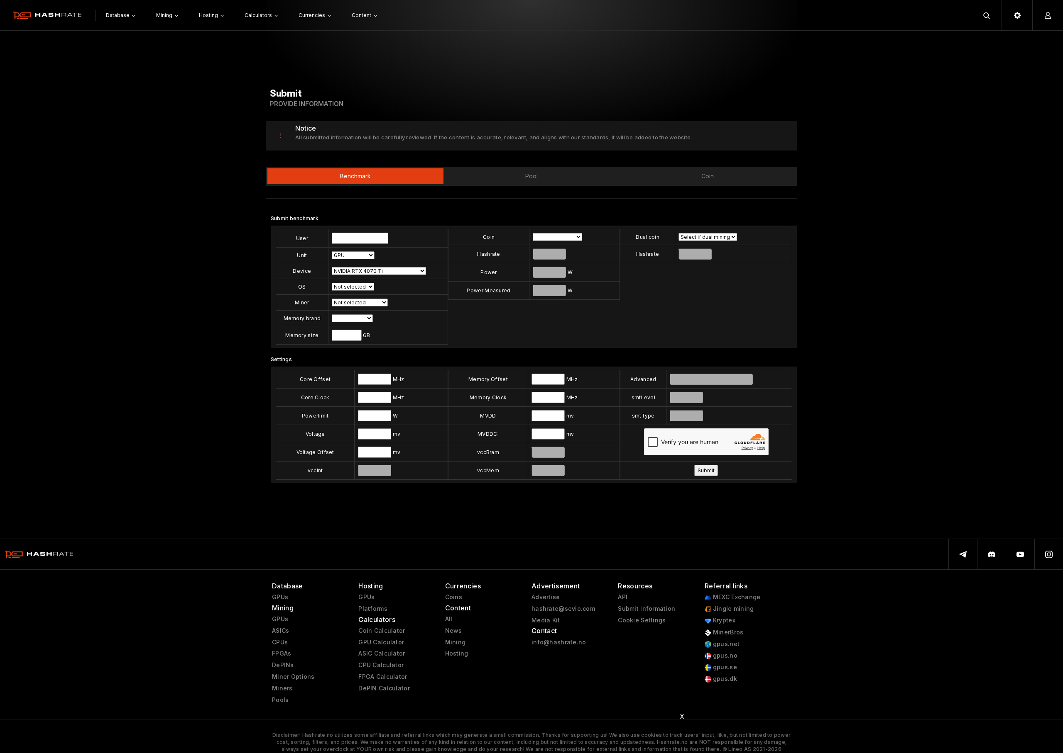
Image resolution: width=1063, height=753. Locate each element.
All (449, 619)
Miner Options (293, 676)
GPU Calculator (381, 642)
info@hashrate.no (559, 642)
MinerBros (727, 632)
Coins (453, 597)
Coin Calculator (381, 630)
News (453, 630)
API (622, 597)
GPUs (280, 597)
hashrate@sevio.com (563, 608)
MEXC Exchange (736, 597)
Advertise (546, 597)
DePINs (283, 665)
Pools (280, 700)
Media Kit (546, 620)
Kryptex (723, 620)
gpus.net (725, 644)
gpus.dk (724, 678)
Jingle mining (732, 608)
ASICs (280, 630)
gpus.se (724, 667)
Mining (455, 642)
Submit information (646, 608)
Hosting (456, 653)
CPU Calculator (381, 665)
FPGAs (281, 653)
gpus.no (724, 655)
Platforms (372, 608)
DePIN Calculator (383, 688)
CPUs (280, 642)
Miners (282, 688)
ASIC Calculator (381, 653)
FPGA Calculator (382, 676)
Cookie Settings (642, 620)
